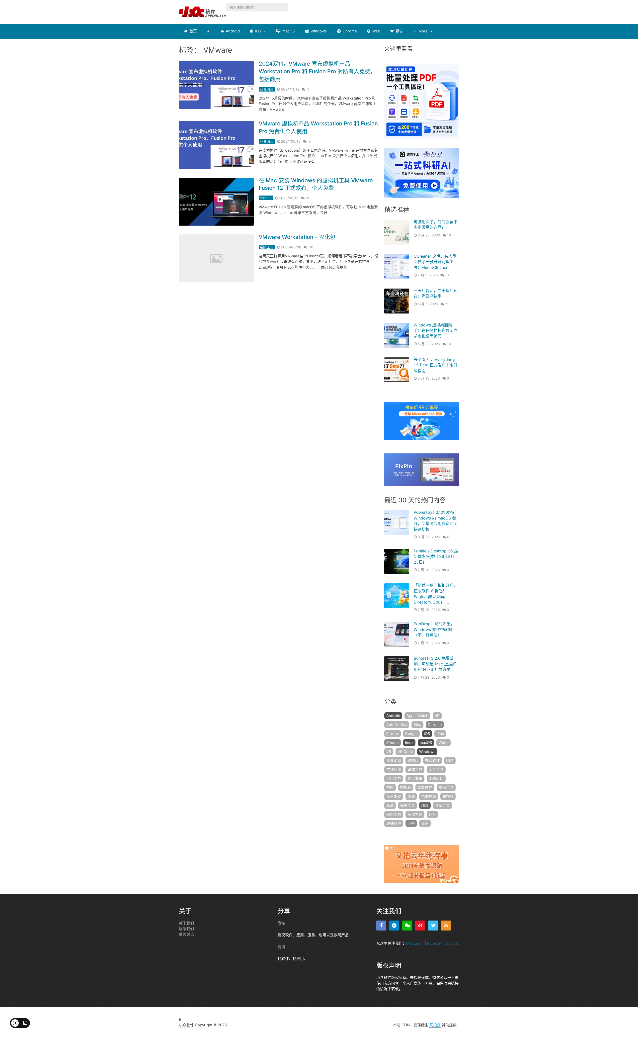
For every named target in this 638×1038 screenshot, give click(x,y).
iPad (440, 733)
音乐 (425, 823)
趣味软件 (393, 823)
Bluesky (434, 943)
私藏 (390, 805)
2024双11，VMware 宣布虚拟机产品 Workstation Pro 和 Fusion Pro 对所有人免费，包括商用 (317, 71)
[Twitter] (433, 926)
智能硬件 (424, 787)
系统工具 (267, 247)
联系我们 (186, 928)
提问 (281, 946)
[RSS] (446, 926)
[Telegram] (394, 926)
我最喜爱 (414, 778)
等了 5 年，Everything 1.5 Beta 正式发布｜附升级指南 (436, 365)
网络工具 (393, 814)
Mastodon (415, 943)
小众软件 (186, 1025)
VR (388, 751)
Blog (417, 724)
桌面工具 (446, 787)
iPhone (392, 742)
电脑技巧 (428, 796)
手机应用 (436, 778)
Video (443, 742)
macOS (288, 31)
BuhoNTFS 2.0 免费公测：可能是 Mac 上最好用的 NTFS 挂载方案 (435, 664)
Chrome (349, 31)
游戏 (411, 796)
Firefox (392, 733)
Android (232, 31)
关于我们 (186, 923)
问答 (411, 823)
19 (309, 198)
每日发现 (393, 796)
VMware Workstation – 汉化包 (297, 237)
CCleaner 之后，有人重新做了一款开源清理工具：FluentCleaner (435, 262)
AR (437, 715)
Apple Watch (417, 715)
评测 (432, 814)
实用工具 (393, 778)
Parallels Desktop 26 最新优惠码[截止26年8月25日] (436, 556)
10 (311, 247)
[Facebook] (381, 926)
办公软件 (432, 760)
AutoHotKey (396, 724)
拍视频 (405, 787)
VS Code (405, 751)
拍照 (390, 787)
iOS (257, 31)
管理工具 (407, 805)
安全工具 (436, 769)
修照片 (413, 760)
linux (409, 742)
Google (411, 733)
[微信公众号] (407, 926)
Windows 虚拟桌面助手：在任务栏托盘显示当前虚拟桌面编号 (436, 330)
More (422, 31)
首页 (192, 31)
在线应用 (393, 769)
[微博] (420, 926)
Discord (451, 943)
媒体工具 (414, 769)
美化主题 (414, 814)
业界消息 (267, 89)
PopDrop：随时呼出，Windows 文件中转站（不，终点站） (434, 629)
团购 (450, 760)
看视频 (448, 796)
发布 (281, 923)
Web (375, 31)
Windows (318, 31)
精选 (399, 31)
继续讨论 (186, 934)
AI (209, 31)
